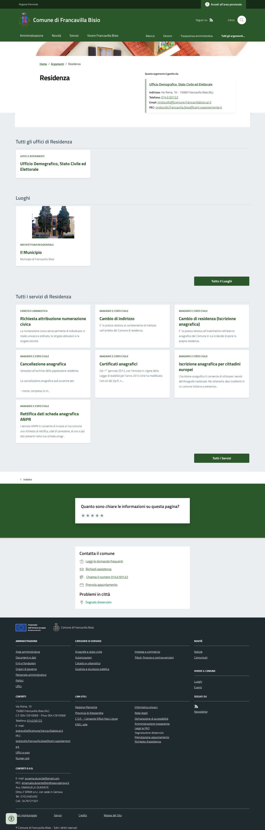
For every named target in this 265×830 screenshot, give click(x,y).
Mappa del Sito (113, 815)
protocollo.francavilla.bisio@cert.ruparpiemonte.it (189, 107)
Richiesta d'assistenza (148, 741)
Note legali (141, 713)
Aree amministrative (28, 652)
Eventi (198, 687)
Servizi (74, 35)
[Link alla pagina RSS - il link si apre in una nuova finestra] (211, 20)
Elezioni (167, 36)
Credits (83, 815)
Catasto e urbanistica (33, 311)
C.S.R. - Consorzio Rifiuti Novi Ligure (96, 718)
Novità (56, 35)
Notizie (198, 652)
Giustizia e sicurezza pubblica (92, 669)
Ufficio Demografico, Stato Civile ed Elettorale (180, 84)
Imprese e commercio (147, 652)
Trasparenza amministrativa (197, 36)
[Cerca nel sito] (240, 20)
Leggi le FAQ (142, 728)
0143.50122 (169, 97)
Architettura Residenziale (37, 244)
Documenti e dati (26, 657)
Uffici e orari (23, 752)
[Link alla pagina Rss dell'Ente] (196, 706)
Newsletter (201, 711)
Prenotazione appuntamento (152, 737)
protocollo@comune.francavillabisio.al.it (184, 102)
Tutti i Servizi (222, 458)
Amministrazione (31, 35)
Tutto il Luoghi (221, 281)
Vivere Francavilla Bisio (102, 35)
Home (43, 64)
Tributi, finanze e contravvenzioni (154, 657)
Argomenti (57, 64)
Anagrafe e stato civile (114, 311)
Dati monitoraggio (26, 815)
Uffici (19, 686)
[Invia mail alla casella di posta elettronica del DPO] (42, 778)
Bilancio (150, 36)
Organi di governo (26, 669)
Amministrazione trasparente (152, 724)
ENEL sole (81, 724)
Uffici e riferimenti (32, 156)
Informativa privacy (146, 707)
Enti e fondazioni (26, 663)
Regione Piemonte (28, 4)
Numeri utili (22, 758)
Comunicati (200, 657)
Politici (19, 680)
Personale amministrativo (31, 675)
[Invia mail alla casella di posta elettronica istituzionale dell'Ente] (39, 731)
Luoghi (198, 681)
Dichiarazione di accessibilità (151, 718)
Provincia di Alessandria (89, 713)
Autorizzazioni (83, 657)
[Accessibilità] (11, 819)
